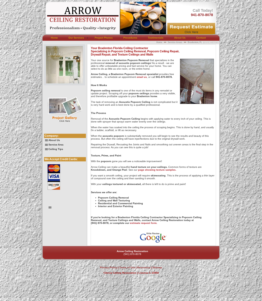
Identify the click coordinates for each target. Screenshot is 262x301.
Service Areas (175, 42)
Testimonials (155, 37)
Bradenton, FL (195, 42)
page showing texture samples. (157, 169)
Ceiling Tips (55, 149)
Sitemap (157, 267)
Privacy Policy (108, 267)
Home (54, 37)
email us (142, 77)
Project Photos (104, 37)
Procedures (130, 37)
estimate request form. (143, 223)
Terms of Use (127, 267)
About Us (180, 37)
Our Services (76, 37)
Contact (201, 37)
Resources (143, 267)
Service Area (55, 144)
